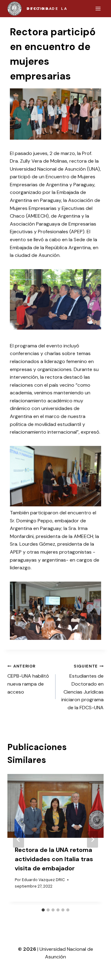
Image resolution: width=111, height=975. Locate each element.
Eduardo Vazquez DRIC (43, 879)
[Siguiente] (92, 839)
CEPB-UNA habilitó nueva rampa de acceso (28, 679)
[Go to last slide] (18, 839)
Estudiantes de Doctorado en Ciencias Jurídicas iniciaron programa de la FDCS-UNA (82, 687)
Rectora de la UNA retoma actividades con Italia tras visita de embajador (54, 859)
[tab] (43, 909)
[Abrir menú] (98, 8)
